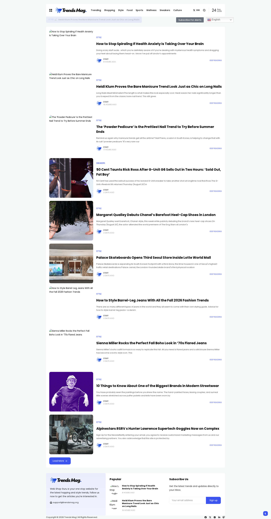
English (215, 19)
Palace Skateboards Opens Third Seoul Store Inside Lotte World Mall (153, 257)
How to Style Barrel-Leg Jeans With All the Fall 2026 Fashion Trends (152, 300)
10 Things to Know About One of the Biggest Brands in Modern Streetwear (157, 386)
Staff (106, 59)
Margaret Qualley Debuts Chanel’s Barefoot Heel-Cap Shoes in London (156, 215)
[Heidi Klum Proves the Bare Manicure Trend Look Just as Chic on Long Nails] (71, 92)
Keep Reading (216, 60)
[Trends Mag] (70, 10)
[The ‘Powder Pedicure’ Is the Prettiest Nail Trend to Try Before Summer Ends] (71, 135)
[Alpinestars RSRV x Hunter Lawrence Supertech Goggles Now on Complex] (71, 434)
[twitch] (224, 517)
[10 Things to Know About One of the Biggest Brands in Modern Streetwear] (71, 391)
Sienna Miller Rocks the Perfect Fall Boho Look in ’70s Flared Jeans (151, 343)
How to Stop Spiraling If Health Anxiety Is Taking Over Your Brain (93, 19)
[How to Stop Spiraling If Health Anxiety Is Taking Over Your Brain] (56, 19)
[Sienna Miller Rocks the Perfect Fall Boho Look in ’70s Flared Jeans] (71, 349)
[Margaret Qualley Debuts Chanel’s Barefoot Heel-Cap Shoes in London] (71, 220)
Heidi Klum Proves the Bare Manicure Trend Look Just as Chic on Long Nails (159, 86)
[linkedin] (219, 517)
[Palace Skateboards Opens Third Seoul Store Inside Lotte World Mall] (71, 263)
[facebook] (206, 517)
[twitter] (210, 517)
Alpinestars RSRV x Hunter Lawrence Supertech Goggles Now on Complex (157, 428)
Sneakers (100, 163)
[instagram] (215, 517)
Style (51, 19)
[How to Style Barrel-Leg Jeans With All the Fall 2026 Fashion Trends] (71, 306)
